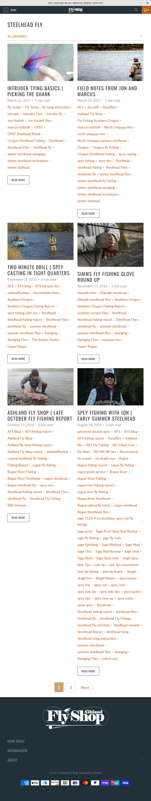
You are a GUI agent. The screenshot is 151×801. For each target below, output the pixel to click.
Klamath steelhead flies (94, 300)
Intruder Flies (32, 114)
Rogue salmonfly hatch (93, 505)
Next (85, 687)
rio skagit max (105, 458)
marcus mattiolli (18, 127)
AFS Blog (24, 286)
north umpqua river (91, 134)
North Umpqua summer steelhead (102, 141)
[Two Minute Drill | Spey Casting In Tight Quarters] (40, 241)
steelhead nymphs (127, 625)
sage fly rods (112, 538)
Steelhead (56, 141)
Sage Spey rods (107, 558)
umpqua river (111, 340)
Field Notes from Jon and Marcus (107, 91)
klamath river (86, 293)
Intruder (13, 114)
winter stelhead (18, 168)
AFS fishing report (38, 432)
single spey (130, 558)
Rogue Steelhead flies (93, 512)
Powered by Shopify (90, 772)
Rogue (123, 458)
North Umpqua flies (118, 127)
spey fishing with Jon (22, 313)
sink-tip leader (112, 572)
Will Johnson (16, 505)
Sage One (84, 551)
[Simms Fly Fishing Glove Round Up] (110, 245)
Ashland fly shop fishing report (29, 445)
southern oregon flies (92, 313)
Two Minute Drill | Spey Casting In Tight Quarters (38, 270)
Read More (18, 180)
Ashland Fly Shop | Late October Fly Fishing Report (39, 415)
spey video (125, 598)
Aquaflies (109, 107)
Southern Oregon (20, 300)
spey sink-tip (86, 592)
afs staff (93, 107)
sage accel (84, 531)
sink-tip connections (123, 565)
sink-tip (99, 565)
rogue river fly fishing (92, 492)
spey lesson (128, 578)
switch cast (110, 659)
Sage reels (132, 551)
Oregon (83, 147)
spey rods (118, 585)
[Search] (137, 10)
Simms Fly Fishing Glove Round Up (106, 276)
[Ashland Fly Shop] (75, 10)
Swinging (50, 333)
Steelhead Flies (18, 147)
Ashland (131, 438)
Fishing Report (18, 465)
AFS (80, 107)
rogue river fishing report (95, 485)
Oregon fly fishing (106, 147)
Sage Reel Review (108, 551)
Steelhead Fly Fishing (45, 499)
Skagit (131, 572)
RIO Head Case (123, 445)
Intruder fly (54, 114)
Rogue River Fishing (21, 472)
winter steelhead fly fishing (96, 181)
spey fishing (86, 161)
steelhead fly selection (93, 625)
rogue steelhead (55, 479)
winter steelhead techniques (27, 161)
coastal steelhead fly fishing (27, 458)
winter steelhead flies (115, 174)
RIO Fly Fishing (97, 445)
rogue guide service (91, 472)
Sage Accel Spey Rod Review (117, 531)
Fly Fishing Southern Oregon (98, 121)
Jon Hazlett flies (39, 121)
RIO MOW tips (105, 452)
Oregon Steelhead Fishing (26, 141)
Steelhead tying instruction (96, 639)
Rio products (129, 452)
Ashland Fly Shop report (25, 452)
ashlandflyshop (18, 293)
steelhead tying (118, 632)
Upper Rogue (17, 346)
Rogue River (118, 472)
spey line (83, 585)
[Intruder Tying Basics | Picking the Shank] (40, 62)
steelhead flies (126, 612)
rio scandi (84, 458)
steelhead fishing (89, 168)
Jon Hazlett (15, 121)
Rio (79, 445)
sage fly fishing (88, 538)
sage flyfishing (87, 545)
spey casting (127, 154)
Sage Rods (84, 558)
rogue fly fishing (44, 465)
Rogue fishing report (92, 465)
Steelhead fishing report (24, 320)
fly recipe (14, 107)
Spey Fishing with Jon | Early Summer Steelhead (106, 415)
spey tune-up (103, 598)
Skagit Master (106, 578)
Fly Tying (31, 107)
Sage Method (111, 545)
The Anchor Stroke (45, 340)
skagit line (84, 578)
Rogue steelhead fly (21, 485)
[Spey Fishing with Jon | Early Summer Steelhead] (110, 386)
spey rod (46, 485)
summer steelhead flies (24, 333)
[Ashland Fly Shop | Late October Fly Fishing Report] (40, 386)
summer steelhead (43, 326)
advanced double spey (93, 432)
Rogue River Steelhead (23, 479)
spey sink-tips (110, 592)
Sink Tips (83, 565)
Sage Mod (132, 545)
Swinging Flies (17, 340)
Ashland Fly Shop (90, 114)
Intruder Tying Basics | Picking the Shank (35, 91)
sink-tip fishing (88, 572)
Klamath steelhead (113, 293)
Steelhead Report (90, 632)
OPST (38, 127)
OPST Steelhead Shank (24, 134)
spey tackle (132, 592)
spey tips (105, 161)
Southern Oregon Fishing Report (30, 306)
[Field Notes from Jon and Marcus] (110, 62)
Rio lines (83, 452)
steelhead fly (25, 24)
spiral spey (85, 605)
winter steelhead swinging (26, 154)
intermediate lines (46, 293)
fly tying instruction (56, 107)
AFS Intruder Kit (47, 286)
